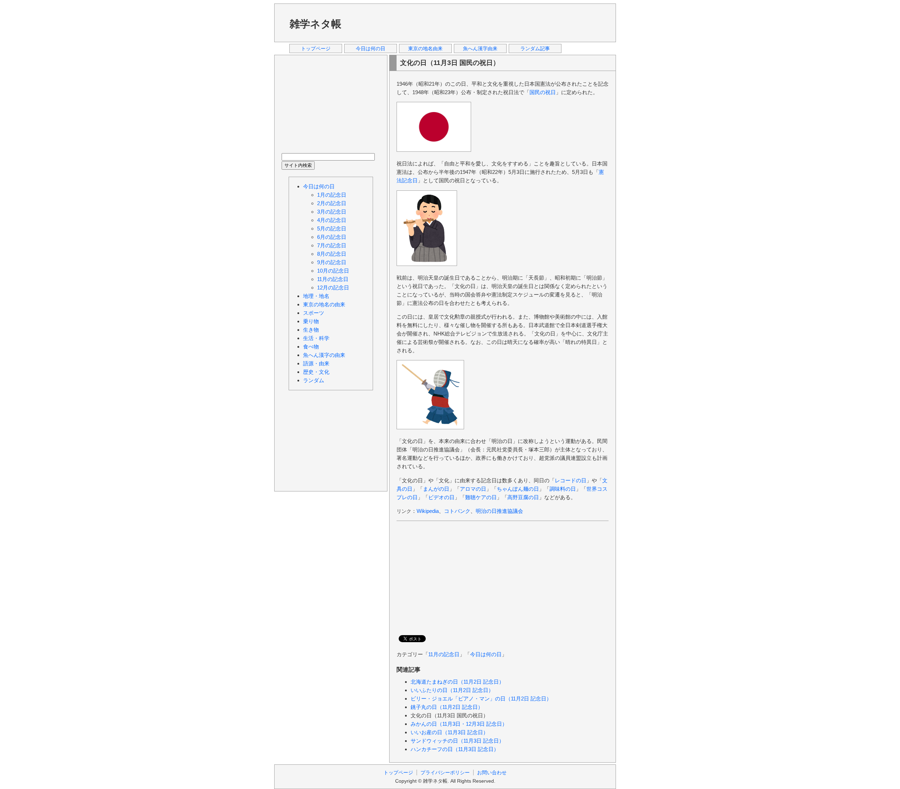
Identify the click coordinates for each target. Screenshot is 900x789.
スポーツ (313, 313)
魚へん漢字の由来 (324, 355)
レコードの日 (570, 480)
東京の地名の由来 (324, 304)
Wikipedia (428, 511)
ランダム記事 (535, 48)
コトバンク (457, 511)
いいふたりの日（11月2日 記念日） (452, 690)
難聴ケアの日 (481, 497)
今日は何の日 (370, 48)
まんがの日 (436, 489)
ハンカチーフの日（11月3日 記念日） (455, 749)
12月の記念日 (333, 288)
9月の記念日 (331, 262)
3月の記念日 (331, 212)
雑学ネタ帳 (315, 24)
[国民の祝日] (434, 150)
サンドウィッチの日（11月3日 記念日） (457, 741)
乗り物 (311, 321)
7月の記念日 (331, 245)
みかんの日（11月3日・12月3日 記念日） (459, 724)
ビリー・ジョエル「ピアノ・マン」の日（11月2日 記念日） (481, 699)
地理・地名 (316, 296)
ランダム (313, 380)
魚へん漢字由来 (480, 48)
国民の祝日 (542, 92)
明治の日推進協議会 (499, 511)
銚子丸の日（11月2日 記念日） (447, 707)
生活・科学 (316, 338)
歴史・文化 (316, 372)
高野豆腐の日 (523, 497)
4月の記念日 (331, 220)
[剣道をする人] (430, 427)
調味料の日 (562, 489)
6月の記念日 (331, 237)
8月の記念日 (331, 254)
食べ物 (311, 347)
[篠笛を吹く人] (427, 264)
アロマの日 (473, 489)
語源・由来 (316, 363)
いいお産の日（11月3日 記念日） (449, 732)
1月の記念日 (331, 195)
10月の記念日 (333, 271)
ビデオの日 (441, 497)
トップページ (315, 48)
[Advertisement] (481, 22)
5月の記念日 (331, 229)
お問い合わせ (492, 772)
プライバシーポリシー (445, 772)
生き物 (311, 330)
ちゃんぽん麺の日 (518, 489)
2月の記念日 (331, 203)
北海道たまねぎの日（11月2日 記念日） (457, 682)
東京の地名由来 (425, 48)
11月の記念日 (443, 654)
